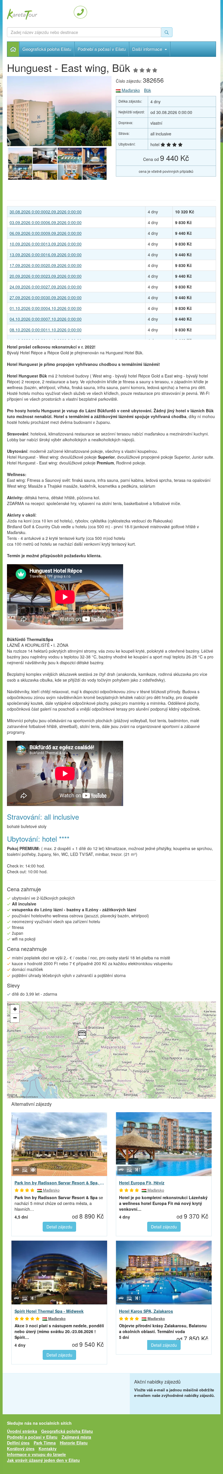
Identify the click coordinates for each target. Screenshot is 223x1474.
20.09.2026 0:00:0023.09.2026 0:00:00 (46, 276)
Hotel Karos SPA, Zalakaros (146, 1311)
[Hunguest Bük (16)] (94, 155)
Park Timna (45, 1443)
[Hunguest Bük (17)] (70, 155)
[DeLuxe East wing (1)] (45, 155)
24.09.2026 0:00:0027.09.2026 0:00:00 (46, 287)
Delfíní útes (18, 1443)
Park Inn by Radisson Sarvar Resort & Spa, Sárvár (59, 1183)
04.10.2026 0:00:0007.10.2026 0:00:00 (46, 319)
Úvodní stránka (13, 49)
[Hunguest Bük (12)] (94, 172)
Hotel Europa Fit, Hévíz (141, 1183)
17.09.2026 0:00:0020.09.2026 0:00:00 (46, 265)
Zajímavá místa (76, 1437)
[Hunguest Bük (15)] (20, 172)
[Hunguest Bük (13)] (70, 172)
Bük (147, 90)
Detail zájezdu (59, 1227)
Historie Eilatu (74, 1443)
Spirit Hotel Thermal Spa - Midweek (49, 1311)
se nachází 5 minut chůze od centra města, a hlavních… (59, 1203)
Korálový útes (21, 1448)
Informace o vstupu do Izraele (36, 1454)
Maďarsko (130, 90)
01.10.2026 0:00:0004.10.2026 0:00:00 (46, 308)
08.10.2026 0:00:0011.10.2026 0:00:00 (46, 330)
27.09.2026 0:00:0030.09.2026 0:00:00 (46, 297)
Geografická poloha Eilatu (46, 49)
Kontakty (48, 1448)
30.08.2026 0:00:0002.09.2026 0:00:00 (46, 212)
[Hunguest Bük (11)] (59, 111)
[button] (82, 1036)
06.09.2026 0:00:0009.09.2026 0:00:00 (46, 233)
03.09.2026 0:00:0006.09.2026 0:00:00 (46, 222)
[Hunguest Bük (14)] (45, 172)
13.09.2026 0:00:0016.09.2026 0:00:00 (46, 254)
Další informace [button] (147, 49)
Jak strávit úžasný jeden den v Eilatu (43, 1460)
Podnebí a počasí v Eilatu (102, 49)
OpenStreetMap (18, 1096)
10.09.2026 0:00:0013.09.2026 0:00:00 (46, 244)
